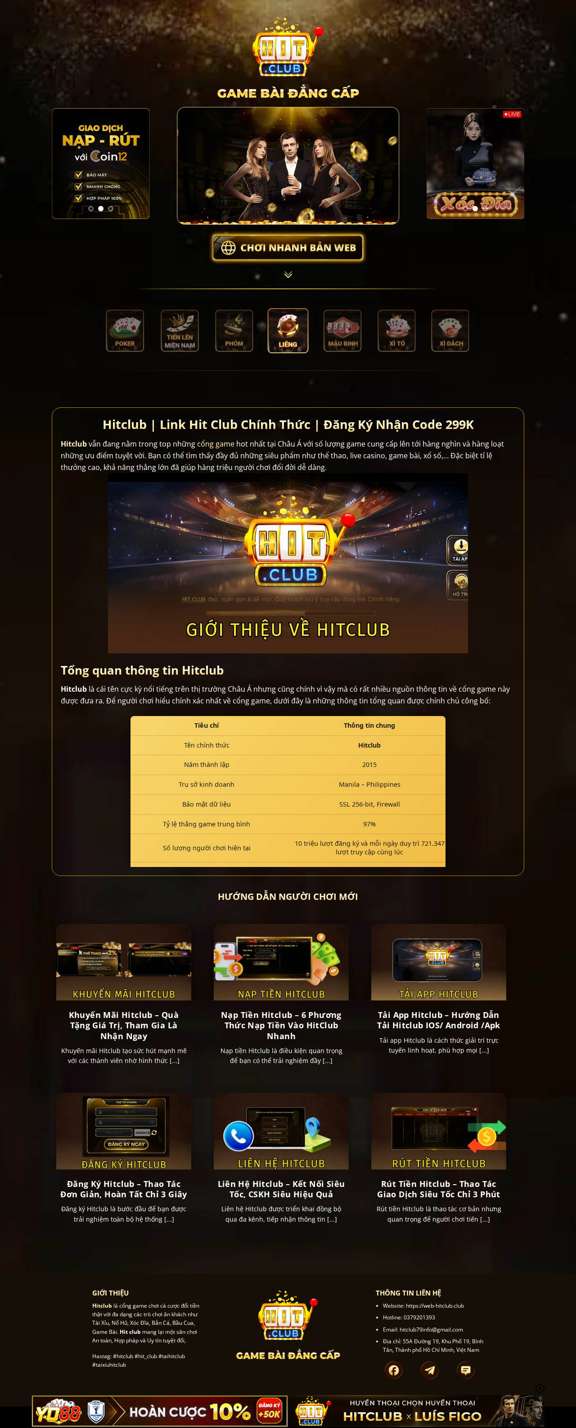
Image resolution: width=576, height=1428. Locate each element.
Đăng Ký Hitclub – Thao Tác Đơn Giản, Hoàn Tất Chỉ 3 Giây (123, 1189)
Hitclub (74, 444)
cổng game (215, 444)
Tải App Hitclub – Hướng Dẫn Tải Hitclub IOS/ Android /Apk (438, 1020)
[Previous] (65, 164)
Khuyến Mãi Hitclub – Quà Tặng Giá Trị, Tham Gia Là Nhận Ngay (124, 1025)
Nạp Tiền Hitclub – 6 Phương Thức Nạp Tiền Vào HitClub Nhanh (281, 1025)
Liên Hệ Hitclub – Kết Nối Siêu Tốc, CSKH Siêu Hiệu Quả (281, 1189)
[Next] (136, 164)
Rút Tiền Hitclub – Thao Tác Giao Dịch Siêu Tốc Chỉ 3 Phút (438, 1189)
